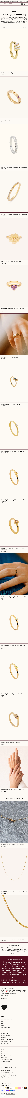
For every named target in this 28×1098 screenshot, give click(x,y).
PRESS (2, 1022)
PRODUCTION (4, 1033)
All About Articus (8, 1083)
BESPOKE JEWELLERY (7, 1020)
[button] (24, 4)
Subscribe (4, 998)
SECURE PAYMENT (6, 1035)
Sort (24, 27)
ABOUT (3, 1016)
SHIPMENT (3, 1037)
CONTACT (3, 1018)
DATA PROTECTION (6, 1041)
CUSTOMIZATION (5, 1027)
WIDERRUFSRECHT (6, 1043)
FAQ (2, 1024)
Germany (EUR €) (10, 1093)
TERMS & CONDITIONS (7, 1039)
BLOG (2, 1026)
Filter (2, 27)
